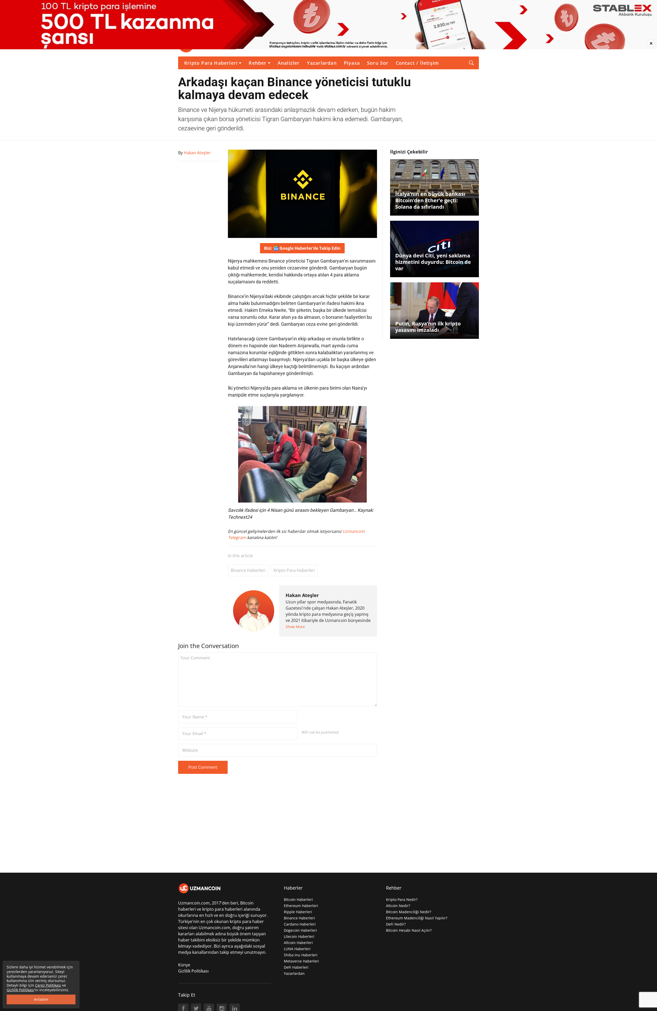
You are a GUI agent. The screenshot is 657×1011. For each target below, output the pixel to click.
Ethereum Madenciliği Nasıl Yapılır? (416, 918)
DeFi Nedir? (396, 924)
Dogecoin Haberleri (300, 930)
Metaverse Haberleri (301, 961)
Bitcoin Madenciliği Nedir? (408, 911)
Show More (295, 626)
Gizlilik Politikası (193, 971)
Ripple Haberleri (298, 911)
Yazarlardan (322, 63)
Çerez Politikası (48, 985)
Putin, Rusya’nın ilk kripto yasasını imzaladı (428, 326)
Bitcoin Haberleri (298, 899)
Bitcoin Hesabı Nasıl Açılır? (409, 930)
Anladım (41, 999)
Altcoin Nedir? (398, 905)
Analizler (289, 63)
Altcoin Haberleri (298, 942)
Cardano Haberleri (300, 924)
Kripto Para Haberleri (211, 63)
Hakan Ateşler (302, 595)
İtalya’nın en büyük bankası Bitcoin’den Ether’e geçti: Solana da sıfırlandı (430, 200)
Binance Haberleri (248, 570)
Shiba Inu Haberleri (300, 954)
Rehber (257, 63)
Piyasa (352, 63)
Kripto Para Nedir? (402, 899)
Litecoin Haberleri (299, 936)
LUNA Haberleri (297, 948)
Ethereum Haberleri (301, 905)
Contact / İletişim (417, 63)
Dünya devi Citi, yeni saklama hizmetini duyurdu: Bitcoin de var (433, 262)
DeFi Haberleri (296, 967)
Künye (184, 965)
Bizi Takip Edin (302, 248)
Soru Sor (378, 63)
